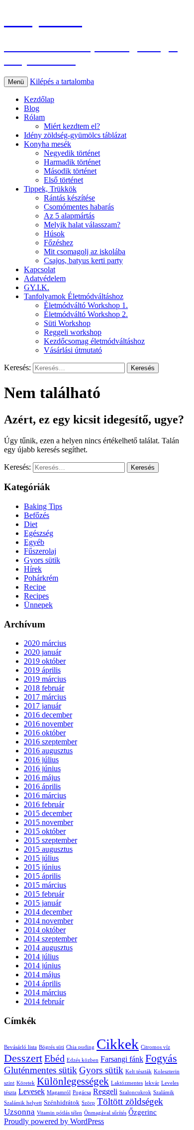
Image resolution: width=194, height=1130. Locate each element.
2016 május (42, 777)
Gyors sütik (42, 560)
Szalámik (163, 1092)
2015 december (48, 813)
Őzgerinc (142, 1112)
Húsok (54, 233)
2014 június (42, 965)
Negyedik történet (72, 153)
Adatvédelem (45, 278)
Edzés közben (82, 1060)
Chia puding (80, 1047)
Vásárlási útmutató (73, 350)
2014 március (45, 992)
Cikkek (118, 1044)
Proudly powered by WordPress (54, 1121)
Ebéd (54, 1058)
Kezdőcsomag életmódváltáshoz (94, 341)
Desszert (23, 1058)
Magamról (59, 1092)
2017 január (42, 706)
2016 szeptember (50, 741)
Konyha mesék (47, 144)
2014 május (42, 974)
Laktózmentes (127, 1083)
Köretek (25, 1083)
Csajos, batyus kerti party (83, 260)
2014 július (41, 956)
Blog (31, 108)
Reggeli (105, 1091)
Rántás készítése (69, 198)
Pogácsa (82, 1092)
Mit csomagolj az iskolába (84, 251)
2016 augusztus (48, 750)
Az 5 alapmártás (69, 215)
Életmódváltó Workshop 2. (86, 314)
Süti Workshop (67, 323)
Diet (30, 524)
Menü (16, 82)
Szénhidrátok (62, 1102)
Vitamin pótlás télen (59, 1113)
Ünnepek (38, 605)
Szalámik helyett (23, 1103)
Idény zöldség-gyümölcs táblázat (75, 135)
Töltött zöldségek (130, 1101)
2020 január (42, 652)
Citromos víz (155, 1047)
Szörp (88, 1103)
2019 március (45, 679)
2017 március (45, 697)
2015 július (41, 858)
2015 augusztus (48, 849)
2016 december (48, 715)
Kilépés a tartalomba (62, 81)
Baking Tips (43, 506)
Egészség (38, 533)
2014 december (48, 912)
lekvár (152, 1083)
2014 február (44, 1001)
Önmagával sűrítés (105, 1113)
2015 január (42, 903)
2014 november (48, 921)
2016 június (42, 768)
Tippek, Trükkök (50, 189)
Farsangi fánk (121, 1059)
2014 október (45, 929)
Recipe (35, 587)
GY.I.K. (36, 287)
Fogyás (161, 1058)
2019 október (45, 661)
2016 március (45, 795)
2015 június (42, 867)
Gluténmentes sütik (40, 1070)
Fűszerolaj (40, 551)
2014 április (42, 983)
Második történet (70, 171)
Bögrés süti (51, 1047)
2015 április (42, 876)
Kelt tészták (138, 1071)
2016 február (44, 804)
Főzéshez (58, 242)
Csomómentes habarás (79, 207)
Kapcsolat (39, 269)
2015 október (45, 831)
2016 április (42, 786)
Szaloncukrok (135, 1092)
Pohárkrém (41, 578)
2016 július (41, 759)
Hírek (33, 569)
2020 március (45, 643)
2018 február (44, 688)
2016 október (45, 732)
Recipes (36, 596)
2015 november (48, 822)
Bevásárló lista (20, 1047)
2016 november (48, 723)
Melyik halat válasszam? (82, 224)
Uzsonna (19, 1112)
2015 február (44, 894)
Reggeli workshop (72, 332)
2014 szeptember (50, 938)
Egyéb (34, 542)
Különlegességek (73, 1081)
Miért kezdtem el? (72, 126)
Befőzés (36, 515)
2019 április (42, 670)
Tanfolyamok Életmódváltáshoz (73, 296)
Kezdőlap (39, 99)
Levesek (31, 1091)
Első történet (63, 180)
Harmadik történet (72, 162)
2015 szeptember (50, 840)
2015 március (45, 885)
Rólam (34, 117)
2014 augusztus (48, 947)
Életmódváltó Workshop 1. (86, 305)
